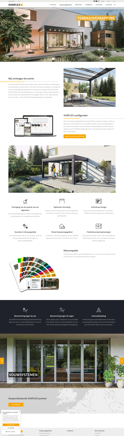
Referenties (78, 5)
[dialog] (11, 422)
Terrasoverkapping (31, 8)
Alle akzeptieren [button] (11, 424)
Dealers (19, 1)
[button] (11, 431)
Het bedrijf (109, 5)
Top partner (99, 5)
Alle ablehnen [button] (11, 428)
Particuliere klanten (11, 1)
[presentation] (2, 361)
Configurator (88, 5)
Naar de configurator (74, 136)
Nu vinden (16, 404)
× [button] (19, 411)
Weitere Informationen (7, 422)
